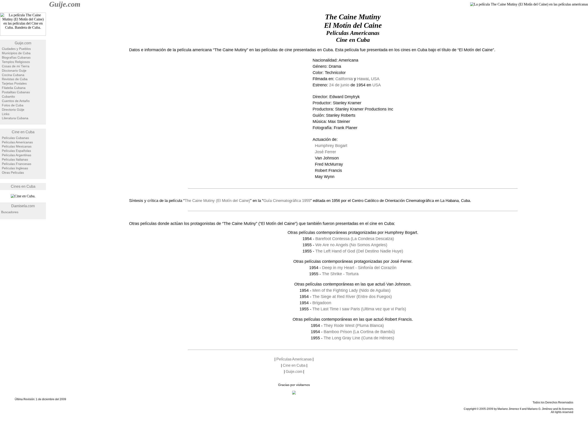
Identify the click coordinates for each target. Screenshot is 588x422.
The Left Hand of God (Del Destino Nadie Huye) (359, 251)
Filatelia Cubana (13, 88)
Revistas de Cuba (15, 79)
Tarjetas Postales (14, 83)
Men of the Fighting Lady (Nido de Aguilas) (351, 290)
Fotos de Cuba (12, 105)
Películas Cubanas (15, 138)
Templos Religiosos (16, 62)
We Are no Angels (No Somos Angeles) (351, 245)
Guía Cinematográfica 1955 (286, 200)
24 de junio (339, 85)
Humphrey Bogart (331, 145)
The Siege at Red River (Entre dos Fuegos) (352, 296)
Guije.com (64, 4)
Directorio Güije (13, 109)
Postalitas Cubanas (16, 92)
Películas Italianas (15, 159)
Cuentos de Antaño (16, 101)
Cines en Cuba (23, 186)
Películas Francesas (16, 164)
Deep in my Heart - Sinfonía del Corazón (359, 267)
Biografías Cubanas (16, 57)
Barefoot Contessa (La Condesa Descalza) (354, 238)
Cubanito (8, 96)
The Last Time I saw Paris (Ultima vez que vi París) (359, 309)
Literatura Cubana (15, 118)
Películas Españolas (16, 151)
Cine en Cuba (23, 132)
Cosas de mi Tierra (15, 66)
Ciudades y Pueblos (16, 49)
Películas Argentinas (16, 155)
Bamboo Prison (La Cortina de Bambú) (359, 331)
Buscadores (9, 212)
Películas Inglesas (15, 168)
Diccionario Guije (14, 70)
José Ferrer (325, 152)
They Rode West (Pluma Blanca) (354, 325)
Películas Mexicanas (16, 146)
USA (375, 78)
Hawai (363, 78)
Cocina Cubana (13, 75)
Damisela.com (23, 206)
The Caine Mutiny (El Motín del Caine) (217, 200)
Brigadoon (321, 302)
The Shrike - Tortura (340, 274)
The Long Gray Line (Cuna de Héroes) (359, 338)
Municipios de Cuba (16, 53)
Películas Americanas (17, 142)
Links (5, 114)
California (344, 78)
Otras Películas (13, 172)
